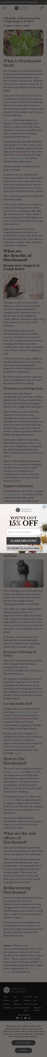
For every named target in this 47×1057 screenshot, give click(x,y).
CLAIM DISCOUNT (23, 540)
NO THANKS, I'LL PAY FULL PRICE (23, 548)
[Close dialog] (44, 506)
